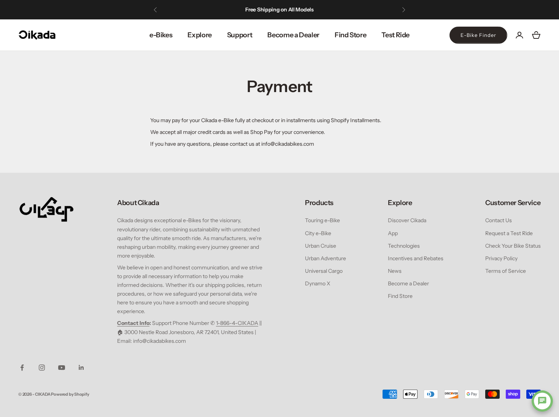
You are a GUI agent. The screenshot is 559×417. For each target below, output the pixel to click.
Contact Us (498, 220)
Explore (199, 35)
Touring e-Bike (322, 220)
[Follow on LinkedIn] (81, 367)
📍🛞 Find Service (252, 13)
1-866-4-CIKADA (237, 323)
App (393, 233)
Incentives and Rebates (415, 258)
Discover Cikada (407, 220)
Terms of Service (505, 270)
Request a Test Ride (509, 233)
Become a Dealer (293, 35)
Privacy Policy (501, 258)
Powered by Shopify (70, 394)
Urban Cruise (320, 245)
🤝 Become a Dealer (304, 13)
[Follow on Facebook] (22, 367)
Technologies (404, 245)
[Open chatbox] (542, 401)
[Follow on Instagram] (42, 367)
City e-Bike (318, 233)
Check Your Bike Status (513, 245)
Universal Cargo (324, 270)
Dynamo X (317, 283)
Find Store (350, 35)
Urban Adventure (325, 258)
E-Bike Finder (478, 35)
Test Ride (395, 35)
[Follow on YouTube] (61, 367)
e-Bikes (160, 35)
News (395, 270)
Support (239, 35)
